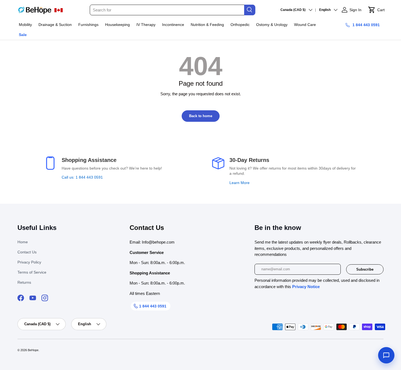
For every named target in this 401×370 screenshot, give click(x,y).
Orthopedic (240, 24)
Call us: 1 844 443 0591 (82, 177)
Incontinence (173, 24)
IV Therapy (145, 24)
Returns (24, 282)
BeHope (33, 350)
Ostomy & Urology (272, 24)
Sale (23, 34)
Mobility (25, 24)
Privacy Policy (29, 262)
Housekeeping (117, 24)
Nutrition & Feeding (207, 24)
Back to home (200, 116)
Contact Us (27, 252)
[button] (376, 9)
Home (22, 242)
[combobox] (172, 10)
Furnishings (88, 24)
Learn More (239, 182)
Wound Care (305, 24)
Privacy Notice (306, 286)
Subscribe (364, 269)
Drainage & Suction (55, 24)
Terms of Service (31, 272)
